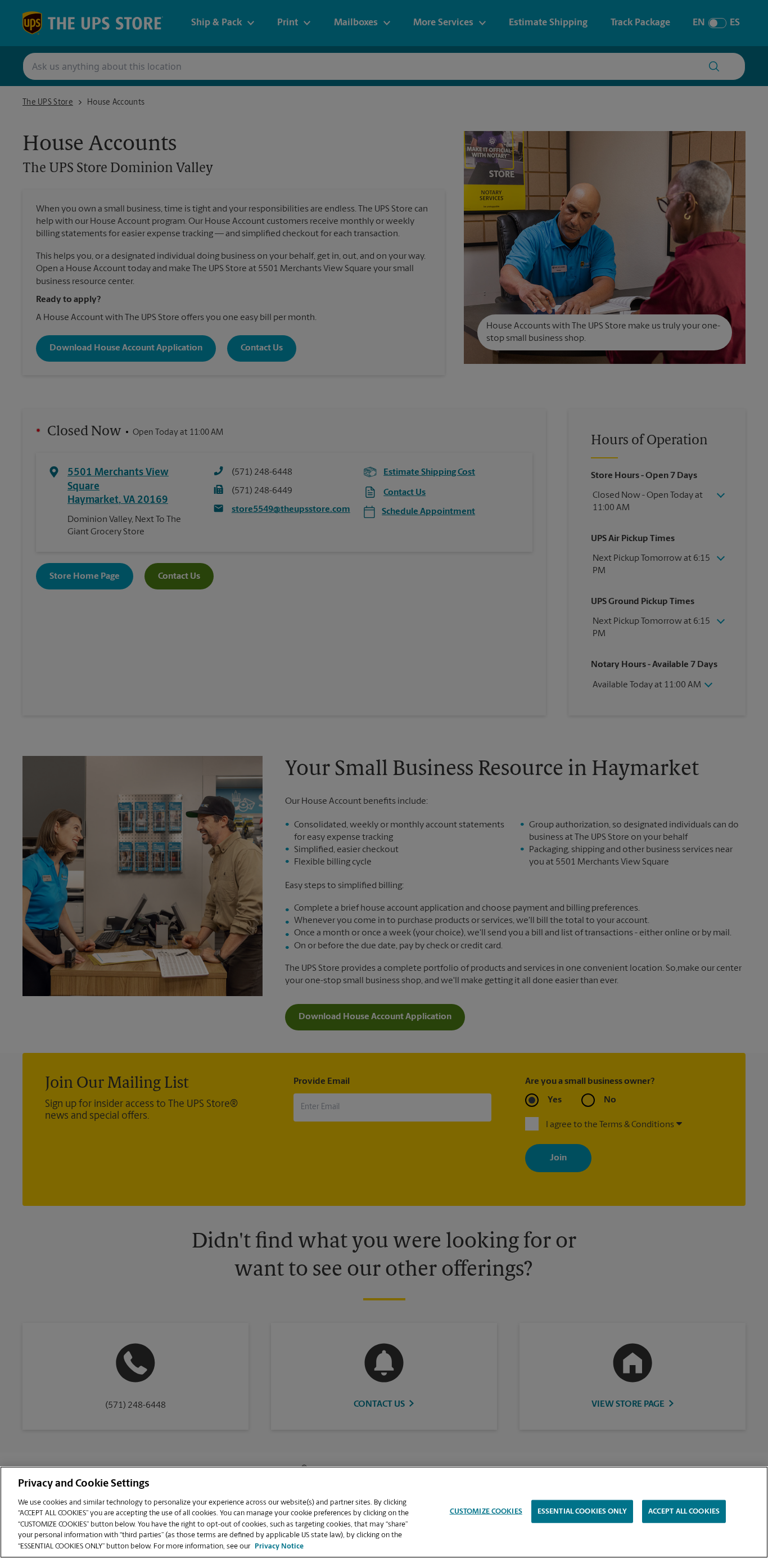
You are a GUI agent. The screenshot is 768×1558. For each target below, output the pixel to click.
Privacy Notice (279, 1546)
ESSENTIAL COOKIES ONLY (582, 1511)
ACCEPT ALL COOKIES (684, 1511)
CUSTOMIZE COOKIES (486, 1511)
